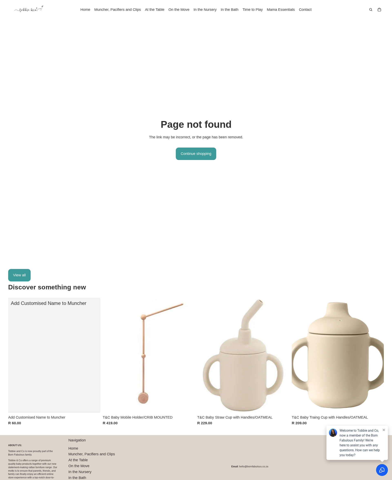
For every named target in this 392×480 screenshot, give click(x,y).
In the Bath (77, 478)
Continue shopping (196, 154)
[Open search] (370, 9)
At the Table (78, 460)
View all (19, 275)
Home (73, 448)
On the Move (78, 466)
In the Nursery (79, 472)
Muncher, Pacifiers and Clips (91, 454)
